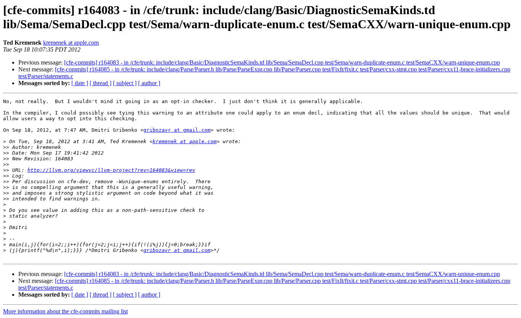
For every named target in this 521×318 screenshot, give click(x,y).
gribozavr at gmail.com (177, 130)
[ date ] (79, 83)
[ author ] (149, 83)
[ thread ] (100, 83)
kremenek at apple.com (71, 42)
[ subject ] (125, 83)
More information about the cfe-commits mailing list (65, 311)
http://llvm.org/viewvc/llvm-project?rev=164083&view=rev (111, 170)
